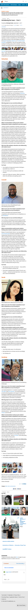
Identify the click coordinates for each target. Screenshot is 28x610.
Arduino (3, 412)
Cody (19, 4)
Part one (3, 51)
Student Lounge (5, 11)
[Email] (19, 488)
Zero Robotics (11, 391)
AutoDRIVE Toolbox (7, 549)
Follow (24, 483)
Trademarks (10, 595)
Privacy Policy (17, 595)
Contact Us (4, 599)
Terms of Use (21, 597)
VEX (2, 391)
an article (16, 435)
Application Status (13, 597)
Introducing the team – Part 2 (11, 20)
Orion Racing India (6, 233)
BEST (5, 391)
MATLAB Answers (5, 4)
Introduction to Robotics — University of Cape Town (14, 545)
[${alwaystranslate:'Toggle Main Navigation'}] (26, 1)
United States (22, 605)
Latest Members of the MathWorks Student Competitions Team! (23, 521)
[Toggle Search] (23, 1)
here (17, 557)
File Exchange (14, 4)
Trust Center (4, 595)
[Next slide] (25, 4)
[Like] (20, 483)
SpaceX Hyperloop (7, 40)
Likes (17, 25)
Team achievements (12, 486)
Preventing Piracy (5, 597)
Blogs (6, 1)
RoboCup (14, 40)
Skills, (6, 486)
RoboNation (5, 215)
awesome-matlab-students (8, 541)
